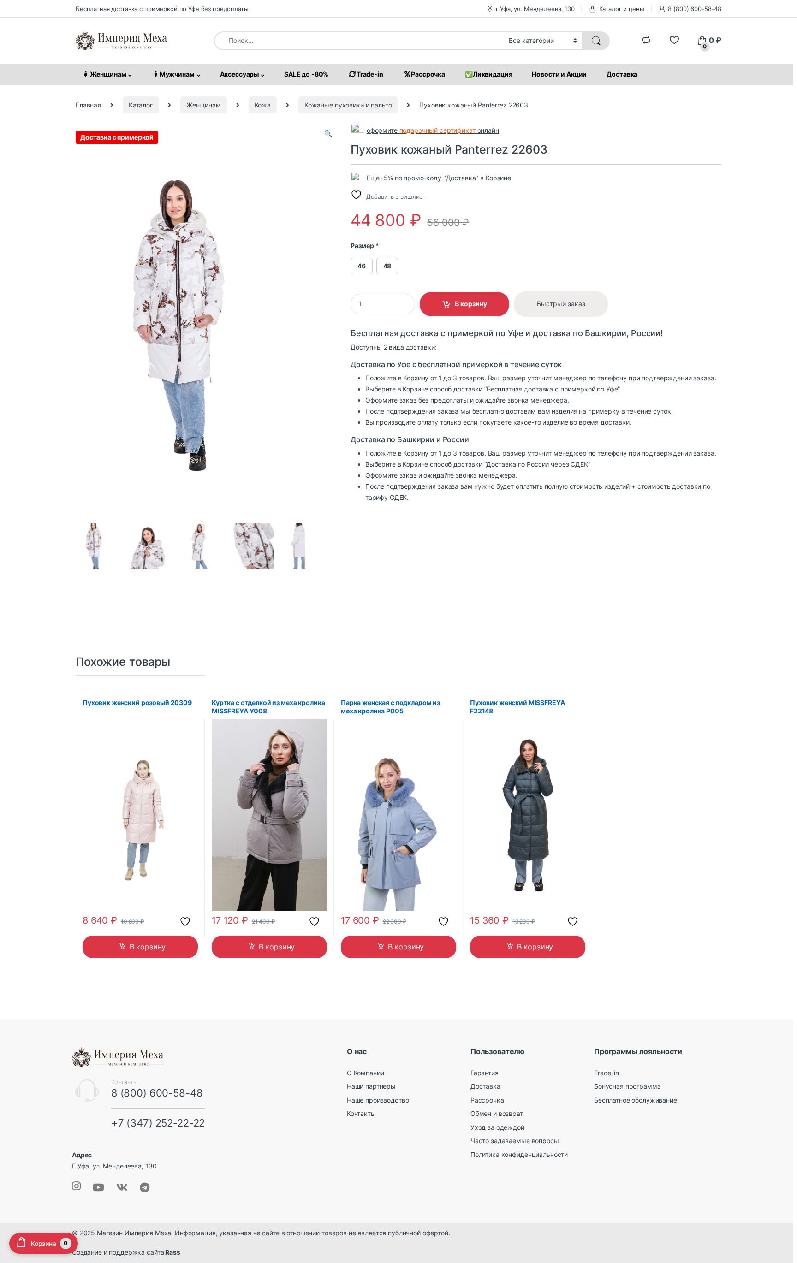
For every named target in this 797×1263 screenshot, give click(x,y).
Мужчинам (177, 74)
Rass (172, 1252)
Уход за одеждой (497, 1127)
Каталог (141, 105)
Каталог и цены (621, 8)
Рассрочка (428, 74)
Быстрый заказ (561, 304)
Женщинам (108, 74)
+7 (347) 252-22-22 (158, 1123)
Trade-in (370, 74)
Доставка (622, 74)
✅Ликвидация (488, 74)
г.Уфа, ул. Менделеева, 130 (535, 8)
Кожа (263, 105)
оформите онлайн (433, 131)
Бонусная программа (627, 1086)
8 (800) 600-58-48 (694, 8)
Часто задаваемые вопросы (514, 1140)
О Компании (365, 1072)
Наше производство (378, 1100)
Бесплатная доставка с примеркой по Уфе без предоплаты (162, 8)
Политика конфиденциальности (519, 1154)
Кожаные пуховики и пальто (348, 105)
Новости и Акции (559, 74)
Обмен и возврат (496, 1113)
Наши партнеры (371, 1086)
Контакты (361, 1113)
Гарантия (484, 1072)
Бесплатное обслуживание (635, 1100)
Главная (88, 105)
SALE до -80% (306, 74)
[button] (328, 134)
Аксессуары (239, 74)
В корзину (471, 304)
